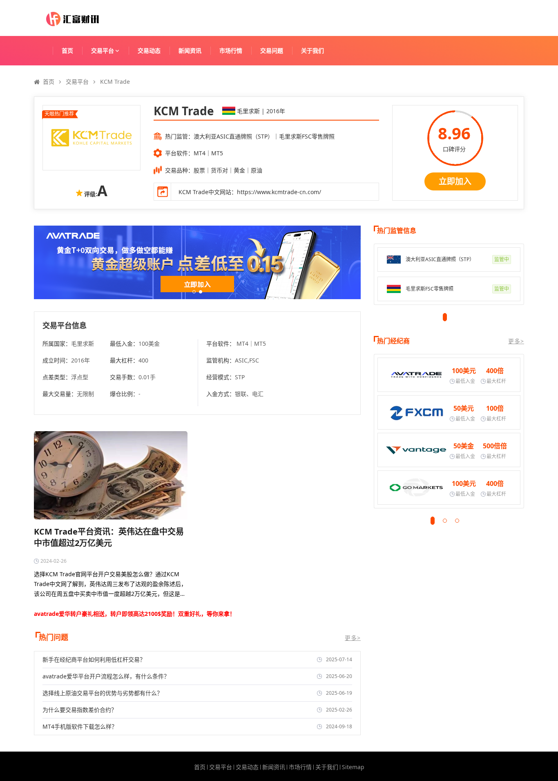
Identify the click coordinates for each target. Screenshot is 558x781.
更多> (353, 638)
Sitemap (353, 767)
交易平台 (102, 50)
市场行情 (230, 50)
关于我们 (312, 50)
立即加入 (455, 181)
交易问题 (271, 50)
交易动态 (149, 50)
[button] (194, 291)
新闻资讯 (190, 50)
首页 (67, 50)
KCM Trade (115, 81)
